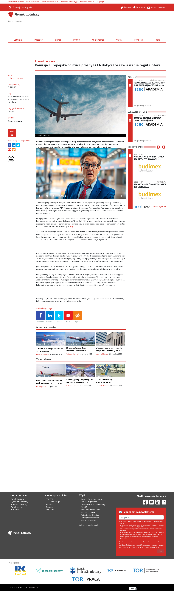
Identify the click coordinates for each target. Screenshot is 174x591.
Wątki (119, 39)
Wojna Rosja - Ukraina (90, 515)
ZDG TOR (49, 499)
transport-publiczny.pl (69, 2)
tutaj (71, 226)
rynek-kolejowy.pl (32, 2)
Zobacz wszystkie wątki (89, 525)
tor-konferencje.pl (87, 2)
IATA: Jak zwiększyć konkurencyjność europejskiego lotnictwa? (107, 382)
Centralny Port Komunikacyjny (93, 504)
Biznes (58, 39)
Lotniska (18, 39)
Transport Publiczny (19, 504)
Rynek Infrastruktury (19, 501)
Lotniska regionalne (89, 501)
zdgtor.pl (100, 2)
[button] (158, 151)
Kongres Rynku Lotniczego (91, 499)
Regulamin (50, 509)
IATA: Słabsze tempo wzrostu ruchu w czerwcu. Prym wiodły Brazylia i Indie (49, 383)
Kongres (138, 39)
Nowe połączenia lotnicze (91, 509)
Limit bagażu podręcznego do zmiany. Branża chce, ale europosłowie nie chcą (79, 382)
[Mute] (54, 196)
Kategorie (27, 7)
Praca (157, 39)
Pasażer (38, 39)
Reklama (49, 507)
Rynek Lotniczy (17, 507)
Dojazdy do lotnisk (88, 520)
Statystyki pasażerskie (90, 517)
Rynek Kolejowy (17, 499)
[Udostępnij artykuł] (13, 145)
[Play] (39, 196)
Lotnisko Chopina (88, 512)
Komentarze (98, 39)
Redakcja (49, 504)
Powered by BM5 (33, 587)
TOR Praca (15, 509)
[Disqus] (81, 438)
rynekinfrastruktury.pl (50, 2)
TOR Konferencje (53, 501)
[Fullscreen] (122, 196)
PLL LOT (84, 507)
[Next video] (46, 196)
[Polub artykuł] (9, 145)
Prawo (76, 39)
